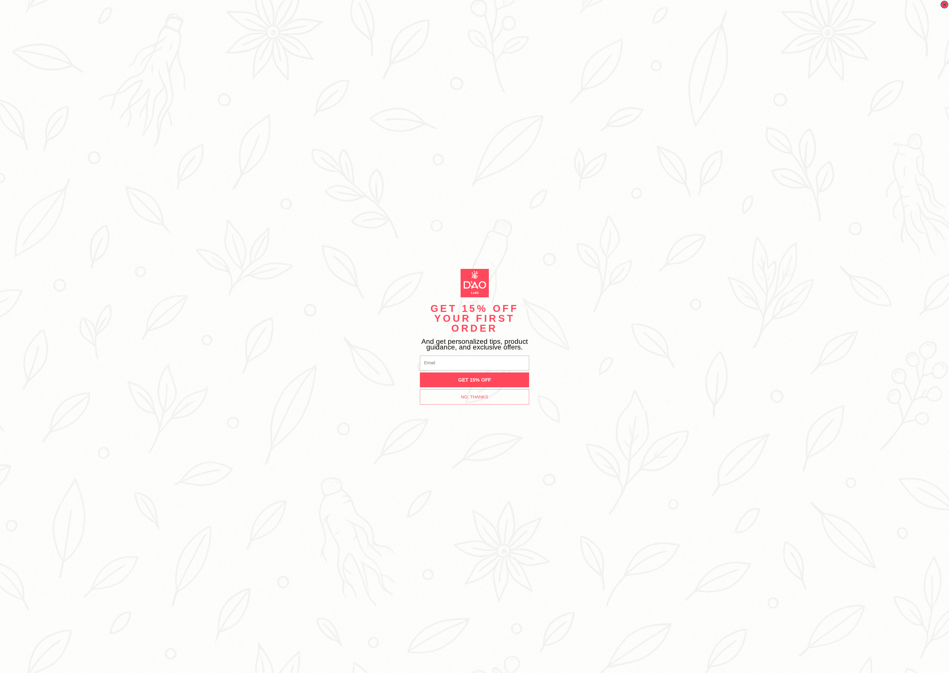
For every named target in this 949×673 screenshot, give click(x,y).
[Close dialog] (944, 4)
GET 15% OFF (474, 380)
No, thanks (474, 396)
